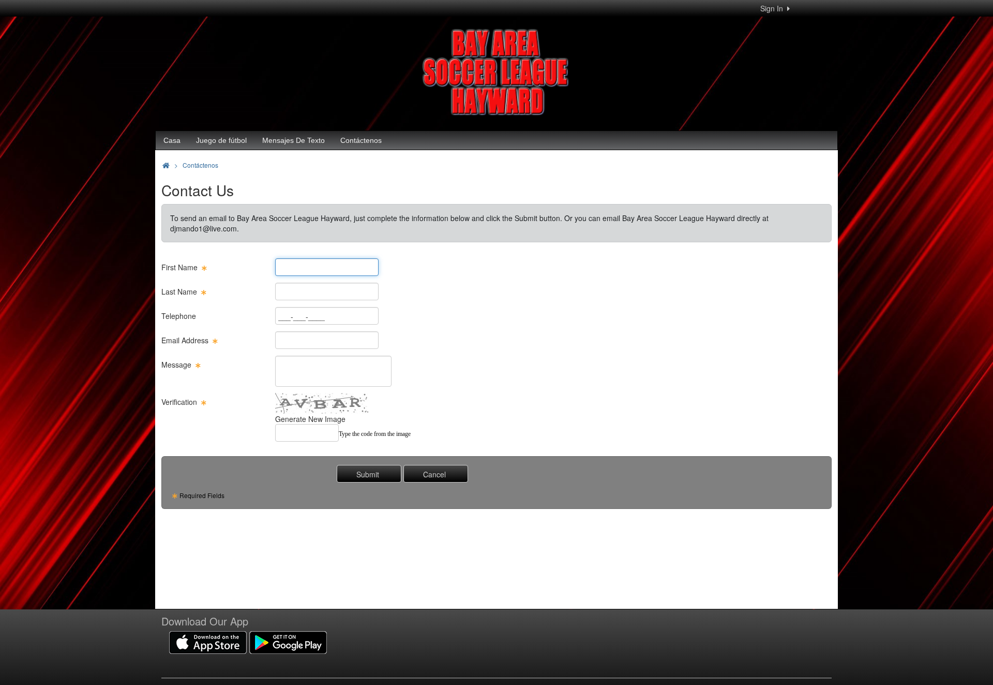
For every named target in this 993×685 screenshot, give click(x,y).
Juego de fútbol (221, 140)
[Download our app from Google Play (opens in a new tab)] (288, 641)
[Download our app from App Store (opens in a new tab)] (208, 641)
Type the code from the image (375, 434)
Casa (171, 140)
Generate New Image (310, 419)
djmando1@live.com (203, 228)
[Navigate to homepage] (166, 165)
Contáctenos (361, 140)
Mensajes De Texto (293, 140)
